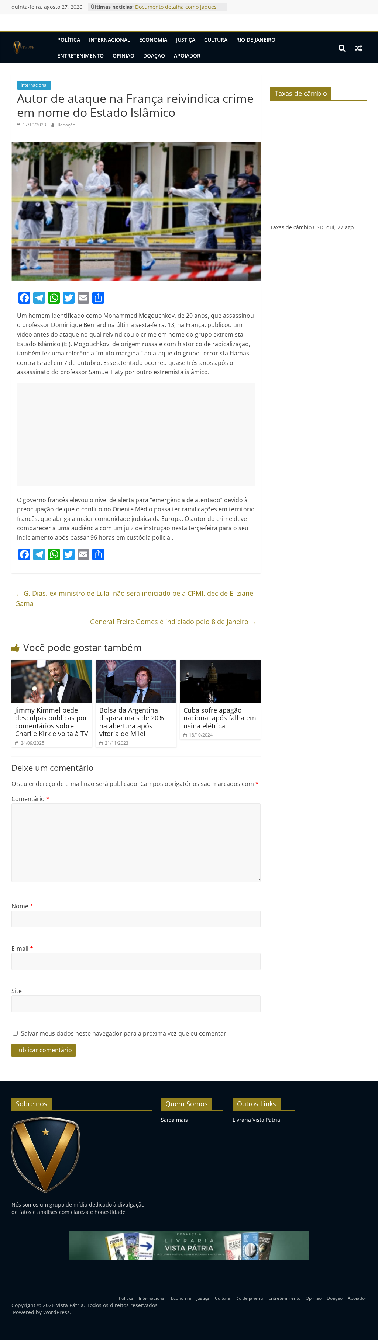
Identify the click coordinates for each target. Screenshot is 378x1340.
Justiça (185, 39)
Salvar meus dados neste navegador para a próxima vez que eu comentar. (124, 1033)
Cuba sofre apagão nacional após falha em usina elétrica (219, 718)
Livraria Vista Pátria (256, 1119)
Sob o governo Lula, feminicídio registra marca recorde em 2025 (174, 10)
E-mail (22, 948)
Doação (154, 55)
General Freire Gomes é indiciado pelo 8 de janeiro (173, 621)
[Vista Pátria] (23, 48)
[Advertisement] (136, 434)
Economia (153, 39)
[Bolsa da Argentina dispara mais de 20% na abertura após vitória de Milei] (136, 664)
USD (318, 227)
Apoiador (187, 55)
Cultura (215, 39)
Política (68, 39)
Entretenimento (80, 55)
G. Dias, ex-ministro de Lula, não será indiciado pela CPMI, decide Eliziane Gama (134, 598)
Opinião (123, 55)
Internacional (109, 39)
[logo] (45, 1119)
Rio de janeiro (255, 39)
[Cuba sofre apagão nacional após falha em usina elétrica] (220, 664)
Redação (66, 125)
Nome (22, 906)
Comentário (30, 799)
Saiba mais (174, 1119)
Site (16, 991)
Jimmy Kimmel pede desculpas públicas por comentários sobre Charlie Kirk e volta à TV (51, 722)
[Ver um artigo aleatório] (358, 48)
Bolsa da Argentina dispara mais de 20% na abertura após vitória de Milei (131, 722)
